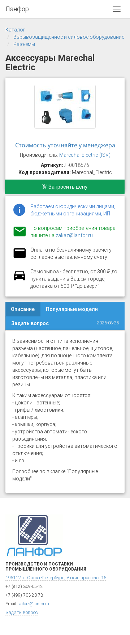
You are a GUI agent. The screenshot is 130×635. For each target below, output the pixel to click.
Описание (23, 309)
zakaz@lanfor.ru (74, 235)
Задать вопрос (30, 323)
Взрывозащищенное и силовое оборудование (68, 37)
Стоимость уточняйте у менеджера (65, 145)
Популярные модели (72, 309)
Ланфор (17, 9)
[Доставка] (19, 279)
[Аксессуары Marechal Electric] (65, 107)
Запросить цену (67, 187)
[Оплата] (19, 258)
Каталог (15, 30)
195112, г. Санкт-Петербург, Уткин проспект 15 (55, 577)
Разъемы (24, 44)
